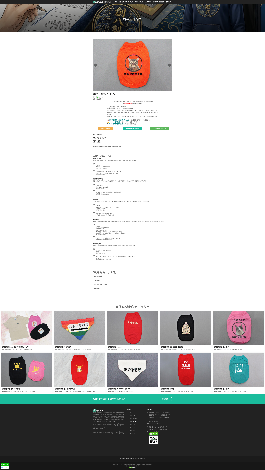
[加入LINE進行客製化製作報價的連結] (5, 464)
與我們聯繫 (165, 399)
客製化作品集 (133, 421)
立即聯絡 (5, 467)
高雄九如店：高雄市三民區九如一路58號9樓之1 (160, 412)
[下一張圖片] (169, 65)
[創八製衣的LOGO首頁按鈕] (102, 1)
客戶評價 (132, 427)
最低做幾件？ (97, 288)
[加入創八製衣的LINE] (153, 439)
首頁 (131, 412)
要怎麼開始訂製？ (99, 276)
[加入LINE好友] (153, 433)
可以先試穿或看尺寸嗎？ (100, 284)
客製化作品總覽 (105, 128)
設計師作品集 (133, 418)
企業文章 (132, 424)
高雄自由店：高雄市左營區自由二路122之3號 (159, 414)
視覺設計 (132, 430)
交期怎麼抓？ (97, 280)
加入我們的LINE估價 (159, 128)
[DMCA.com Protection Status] (132, 467)
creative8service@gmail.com (155, 423)
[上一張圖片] (95, 65)
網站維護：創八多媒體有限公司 (132, 466)
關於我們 (132, 415)
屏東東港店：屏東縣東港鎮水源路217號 (158, 415)
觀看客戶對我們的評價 (132, 128)
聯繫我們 (132, 433)
